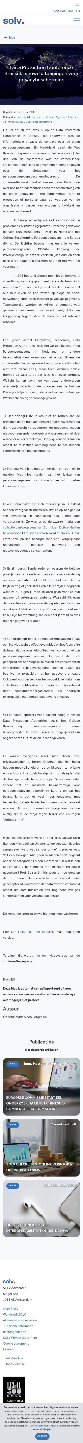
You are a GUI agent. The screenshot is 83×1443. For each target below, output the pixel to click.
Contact (9, 1349)
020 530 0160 (63, 11)
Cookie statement (16, 1344)
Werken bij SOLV (14, 1315)
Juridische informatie (18, 1326)
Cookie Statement (39, 1426)
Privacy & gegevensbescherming (33, 122)
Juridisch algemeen (56, 117)
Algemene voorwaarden (20, 1320)
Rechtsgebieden (14, 1332)
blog (12, 38)
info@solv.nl (14, 1358)
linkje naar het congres (36, 932)
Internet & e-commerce (31, 117)
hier (37, 956)
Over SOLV (10, 1309)
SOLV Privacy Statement (20, 1338)
